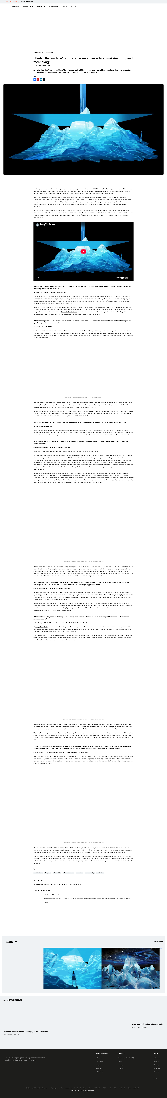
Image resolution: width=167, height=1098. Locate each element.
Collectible (57, 873)
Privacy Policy (74, 1090)
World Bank (77, 455)
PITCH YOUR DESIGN (11, 1)
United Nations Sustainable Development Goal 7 (103, 569)
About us (99, 1058)
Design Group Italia (41, 627)
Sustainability (90, 873)
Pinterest (156, 1072)
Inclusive (79, 873)
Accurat (64, 884)
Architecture (38, 52)
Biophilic (48, 873)
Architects (121, 1068)
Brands (120, 1061)
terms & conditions (111, 929)
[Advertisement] (83, 181)
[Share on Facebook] (34, 79)
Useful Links (39, 881)
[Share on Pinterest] (38, 79)
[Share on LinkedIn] (41, 79)
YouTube (156, 1079)
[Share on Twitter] (44, 79)
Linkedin (46, 902)
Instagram (157, 1058)
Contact (99, 1068)
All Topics (99, 1072)
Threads (156, 1065)
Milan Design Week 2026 (126, 1058)
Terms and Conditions (82, 1090)
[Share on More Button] (47, 79)
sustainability (45, 756)
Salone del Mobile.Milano (69, 312)
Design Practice (68, 873)
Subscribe (99, 1061)
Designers (121, 1065)
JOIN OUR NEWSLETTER (26, 1)
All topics (100, 873)
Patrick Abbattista (43, 65)
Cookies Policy (91, 1090)
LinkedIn (156, 1061)
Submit (98, 1065)
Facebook (157, 1068)
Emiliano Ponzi (55, 884)
